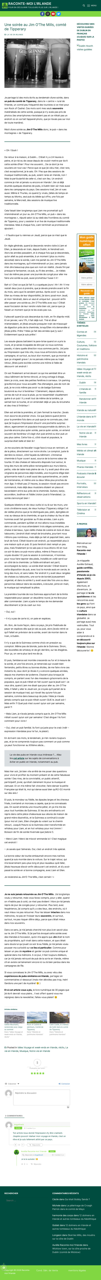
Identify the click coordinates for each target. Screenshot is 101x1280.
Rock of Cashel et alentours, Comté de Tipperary (35, 1026)
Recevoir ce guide (87, 292)
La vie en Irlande (14, 35)
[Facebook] (42, 14)
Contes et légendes (82, 334)
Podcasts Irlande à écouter (86, 475)
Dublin (82, 382)
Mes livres (82, 444)
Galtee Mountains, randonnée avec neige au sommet (13, 1026)
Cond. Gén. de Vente (47, 1270)
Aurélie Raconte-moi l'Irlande (34, 1151)
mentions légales (77, 1270)
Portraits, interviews (82, 485)
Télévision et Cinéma (83, 511)
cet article (18, 758)
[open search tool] (84, 5)
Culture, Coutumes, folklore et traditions (87, 345)
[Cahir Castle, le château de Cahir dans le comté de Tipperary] (60, 1017)
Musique (24, 1051)
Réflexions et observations (83, 495)
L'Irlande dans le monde (85, 418)
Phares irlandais (85, 467)
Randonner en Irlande (86, 401)
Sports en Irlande (86, 503)
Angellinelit (38, 1155)
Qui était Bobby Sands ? (77, 1199)
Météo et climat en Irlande (86, 452)
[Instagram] (47, 14)
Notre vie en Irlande (39, 1051)
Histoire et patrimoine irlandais (82, 359)
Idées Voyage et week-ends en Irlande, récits (41, 1047)
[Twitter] (58, 14)
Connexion (65, 1084)
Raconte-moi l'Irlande (29, 4)
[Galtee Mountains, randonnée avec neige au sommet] (14, 1017)
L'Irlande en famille (85, 391)
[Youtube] (53, 14)
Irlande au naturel (86, 410)
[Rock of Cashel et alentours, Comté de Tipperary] (37, 1017)
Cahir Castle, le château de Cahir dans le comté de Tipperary (59, 1026)
